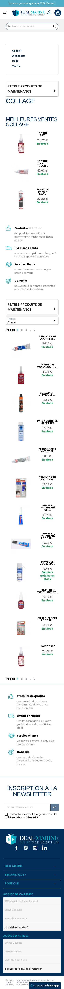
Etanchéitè (19, 56)
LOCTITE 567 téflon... (42, 163)
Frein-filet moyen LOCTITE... (47, 366)
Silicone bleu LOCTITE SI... (47, 337)
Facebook (16, 848)
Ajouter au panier (29, 135)
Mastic (16, 66)
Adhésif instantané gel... (47, 508)
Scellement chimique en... (47, 394)
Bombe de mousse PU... (47, 563)
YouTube (26, 848)
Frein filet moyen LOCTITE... (47, 591)
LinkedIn (44, 848)
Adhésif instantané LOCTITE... (47, 536)
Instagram (35, 848)
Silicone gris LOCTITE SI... (47, 450)
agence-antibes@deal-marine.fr (23, 968)
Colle (15, 61)
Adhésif (17, 50)
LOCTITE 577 (42, 134)
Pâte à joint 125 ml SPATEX (47, 422)
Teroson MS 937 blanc (42, 192)
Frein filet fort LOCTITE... (47, 619)
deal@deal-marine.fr (17, 927)
